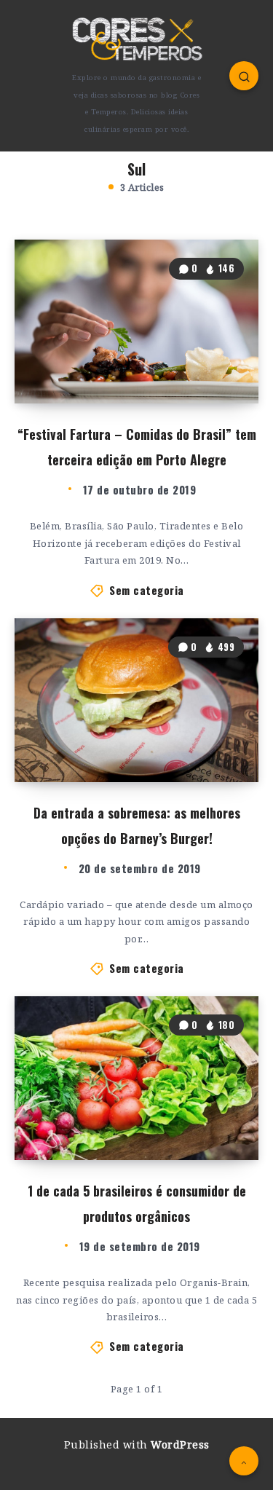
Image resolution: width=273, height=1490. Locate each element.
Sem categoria (146, 590)
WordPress (180, 1444)
